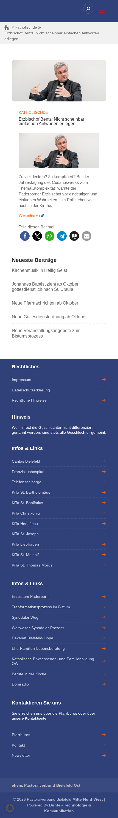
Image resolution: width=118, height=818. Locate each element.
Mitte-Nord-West (88, 799)
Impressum (21, 379)
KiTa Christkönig (26, 513)
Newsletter (21, 755)
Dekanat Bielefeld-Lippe (32, 638)
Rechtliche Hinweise (29, 400)
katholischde (26, 27)
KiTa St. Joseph (25, 534)
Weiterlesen (29, 215)
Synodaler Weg (25, 617)
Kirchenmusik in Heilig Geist (39, 270)
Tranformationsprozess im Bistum (41, 607)
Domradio (20, 684)
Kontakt (18, 745)
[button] (25, 236)
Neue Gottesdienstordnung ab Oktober (49, 316)
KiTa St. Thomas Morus (32, 565)
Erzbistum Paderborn (30, 596)
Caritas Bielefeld (26, 461)
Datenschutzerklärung (31, 390)
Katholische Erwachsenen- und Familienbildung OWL (53, 661)
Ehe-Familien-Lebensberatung (38, 648)
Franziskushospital (28, 471)
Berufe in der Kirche (29, 674)
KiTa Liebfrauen (25, 544)
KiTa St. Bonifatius (27, 503)
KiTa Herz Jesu (25, 523)
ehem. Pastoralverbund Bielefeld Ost (46, 785)
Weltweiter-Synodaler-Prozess (38, 628)
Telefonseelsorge (26, 482)
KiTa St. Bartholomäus (31, 492)
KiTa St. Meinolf (25, 554)
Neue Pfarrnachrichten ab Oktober (45, 303)
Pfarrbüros (21, 735)
